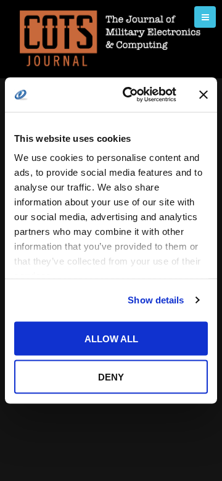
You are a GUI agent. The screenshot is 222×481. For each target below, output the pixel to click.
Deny (111, 377)
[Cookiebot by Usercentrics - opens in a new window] (130, 95)
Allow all (111, 338)
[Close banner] (203, 94)
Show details (156, 300)
